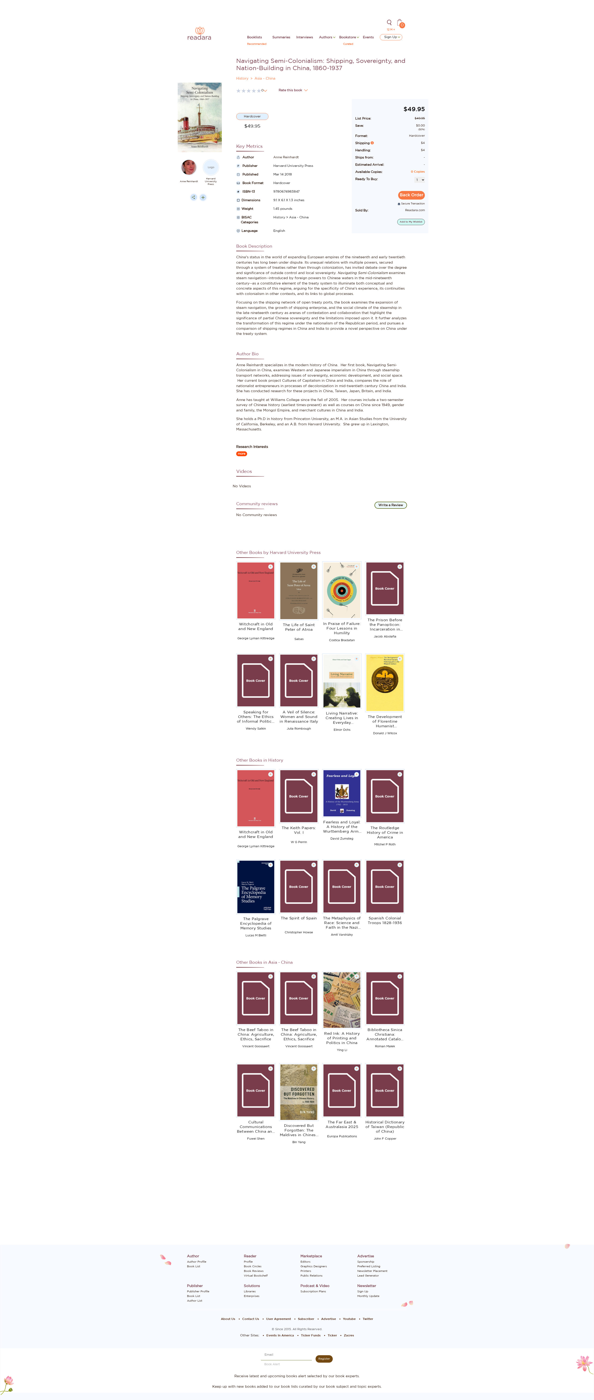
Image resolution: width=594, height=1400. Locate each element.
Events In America (280, 1335)
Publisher (250, 166)
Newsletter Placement (372, 1271)
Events (368, 37)
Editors (305, 1261)
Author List (194, 1300)
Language (250, 231)
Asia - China (265, 78)
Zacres (349, 1335)
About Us (228, 1319)
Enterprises (251, 1296)
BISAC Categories (247, 220)
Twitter (368, 1319)
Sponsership (365, 1261)
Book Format (253, 183)
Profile (248, 1261)
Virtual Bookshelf (256, 1275)
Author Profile (196, 1261)
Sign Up (391, 37)
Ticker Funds (311, 1335)
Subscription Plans (313, 1291)
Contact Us (250, 1319)
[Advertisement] (200, 297)
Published (250, 174)
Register (324, 1358)
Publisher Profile (198, 1291)
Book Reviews (254, 1271)
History (242, 78)
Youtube (349, 1319)
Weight (247, 208)
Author (248, 157)
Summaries (281, 37)
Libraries (250, 1291)
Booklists (254, 37)
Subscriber (306, 1319)
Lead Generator (368, 1275)
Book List (193, 1266)
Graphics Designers (313, 1266)
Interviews (304, 37)
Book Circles (252, 1266)
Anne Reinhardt (189, 181)
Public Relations (311, 1275)
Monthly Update (368, 1296)
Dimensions (251, 200)
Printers (305, 1271)
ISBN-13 (248, 191)
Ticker (332, 1335)
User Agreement (278, 1319)
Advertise (328, 1319)
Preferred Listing (368, 1266)
